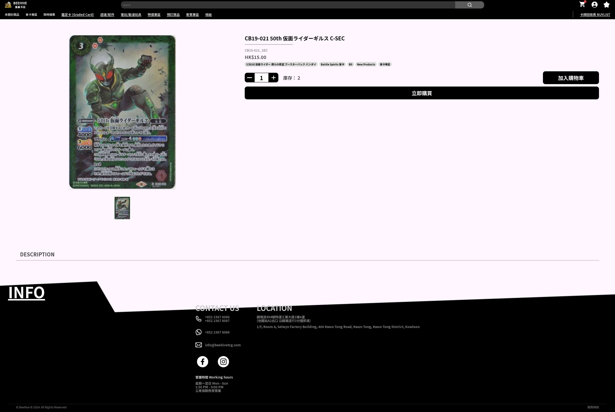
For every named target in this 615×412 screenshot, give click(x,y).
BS (350, 64)
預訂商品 (173, 14)
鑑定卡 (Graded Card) (78, 14)
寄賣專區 (192, 14)
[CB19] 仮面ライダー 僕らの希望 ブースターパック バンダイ (281, 64)
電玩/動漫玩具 (131, 14)
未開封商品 (12, 14)
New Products (366, 64)
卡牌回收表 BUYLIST (595, 14)
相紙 (208, 14)
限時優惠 (49, 14)
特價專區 (154, 14)
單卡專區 (31, 14)
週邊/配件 (107, 14)
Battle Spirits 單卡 (332, 64)
